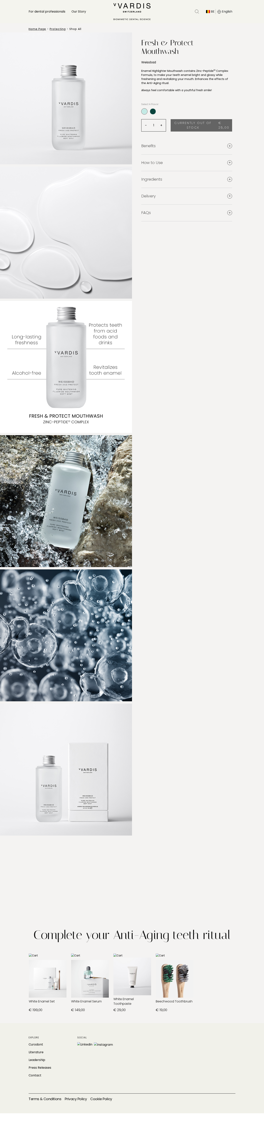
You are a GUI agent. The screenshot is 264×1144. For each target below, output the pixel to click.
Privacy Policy (76, 1098)
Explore (34, 1037)
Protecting (58, 29)
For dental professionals (47, 11)
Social (82, 1037)
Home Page (37, 29)
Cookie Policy (101, 1098)
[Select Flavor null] (153, 111)
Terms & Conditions (45, 1098)
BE (212, 11)
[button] (197, 11)
